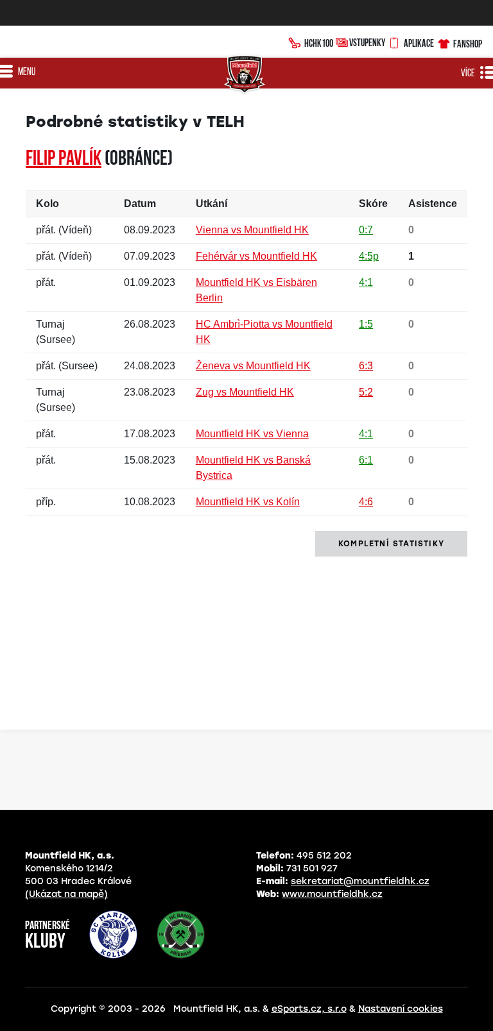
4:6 (366, 501)
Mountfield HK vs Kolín (248, 501)
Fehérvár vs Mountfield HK (256, 256)
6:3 (366, 365)
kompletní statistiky (391, 543)
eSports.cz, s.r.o (309, 1008)
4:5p (369, 256)
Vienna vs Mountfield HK (252, 229)
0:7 (366, 229)
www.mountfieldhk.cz (332, 894)
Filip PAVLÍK (63, 159)
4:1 (366, 282)
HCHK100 (318, 43)
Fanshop (467, 43)
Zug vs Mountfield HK (245, 392)
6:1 (366, 460)
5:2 (366, 392)
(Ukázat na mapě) (66, 894)
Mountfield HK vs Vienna (252, 433)
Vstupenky (367, 42)
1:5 (366, 324)
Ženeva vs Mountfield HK (253, 365)
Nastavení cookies (400, 1008)
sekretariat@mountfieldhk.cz (360, 881)
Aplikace (419, 43)
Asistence (432, 203)
